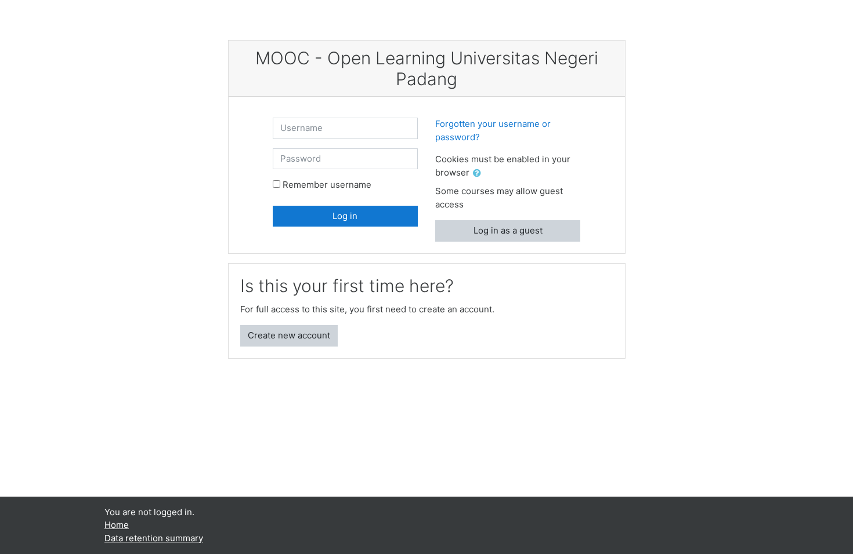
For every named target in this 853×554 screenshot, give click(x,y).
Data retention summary (153, 538)
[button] (479, 173)
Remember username (327, 184)
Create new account (289, 335)
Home (116, 524)
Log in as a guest (508, 230)
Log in (344, 215)
